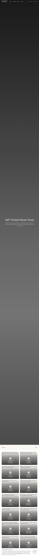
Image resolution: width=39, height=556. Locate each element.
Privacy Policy (19, 553)
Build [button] (18, 1)
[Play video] (10, 458)
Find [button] (11, 1)
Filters (36, 447)
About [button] (22, 1)
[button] (30, 1)
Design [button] (14, 1)
